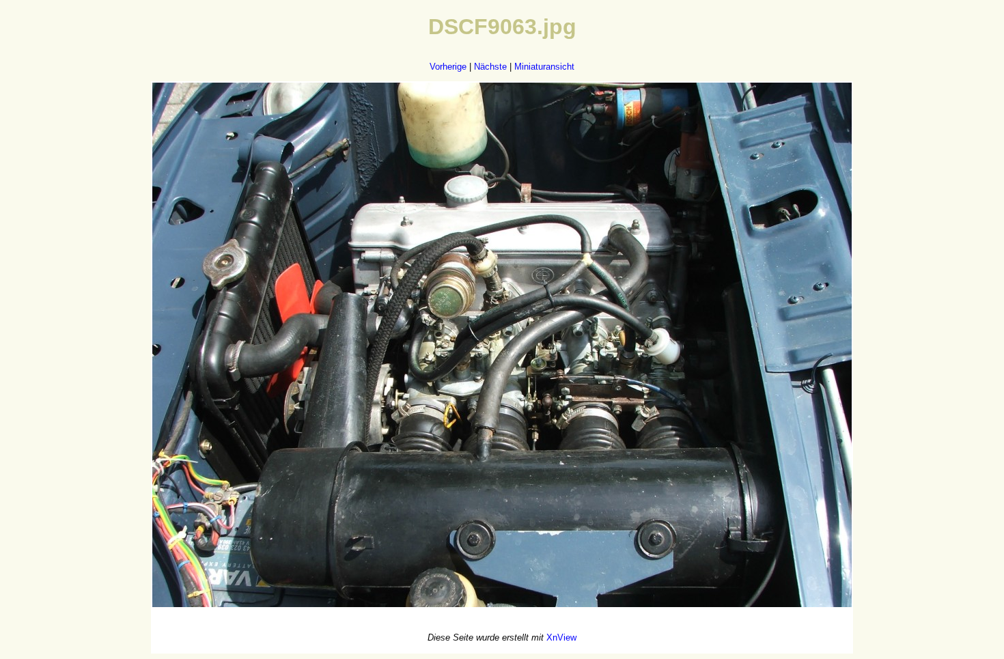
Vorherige (448, 66)
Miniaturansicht (544, 66)
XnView (561, 637)
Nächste (490, 66)
